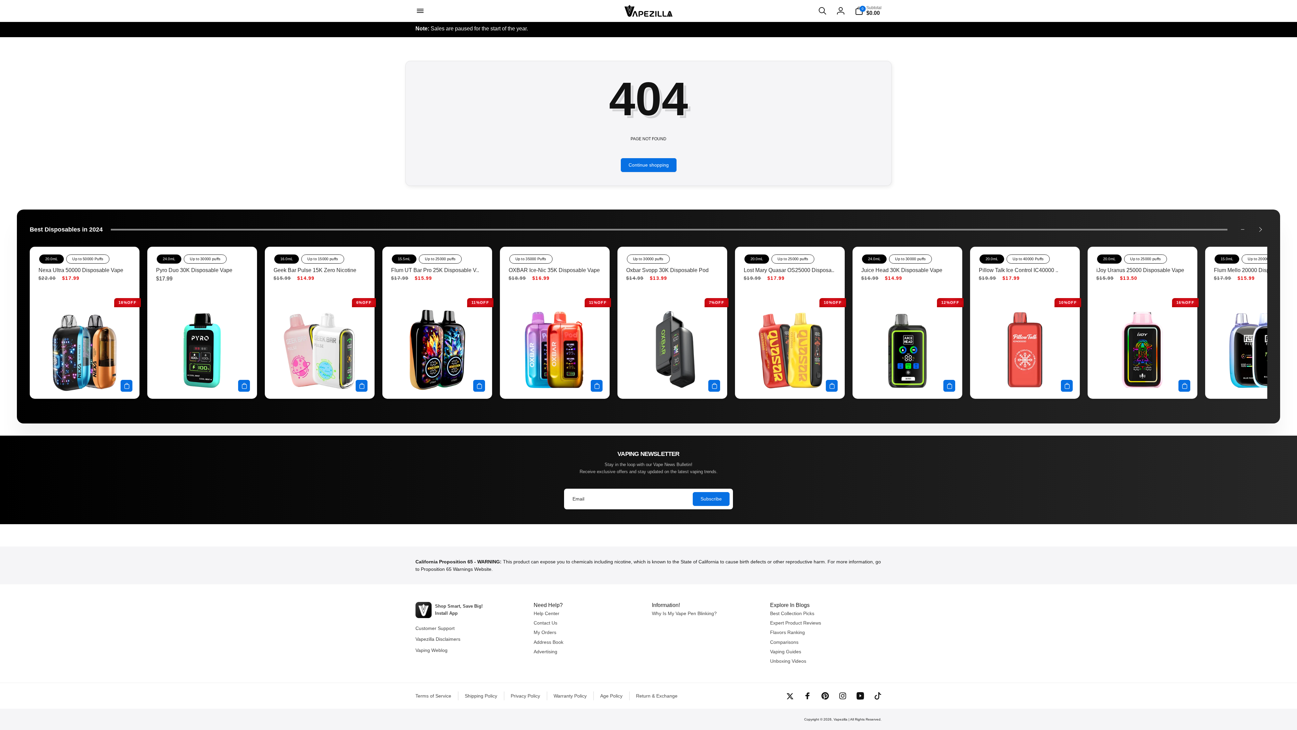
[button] (419, 10)
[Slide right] (1260, 229)
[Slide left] (1243, 229)
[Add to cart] (126, 386)
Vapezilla (840, 719)
